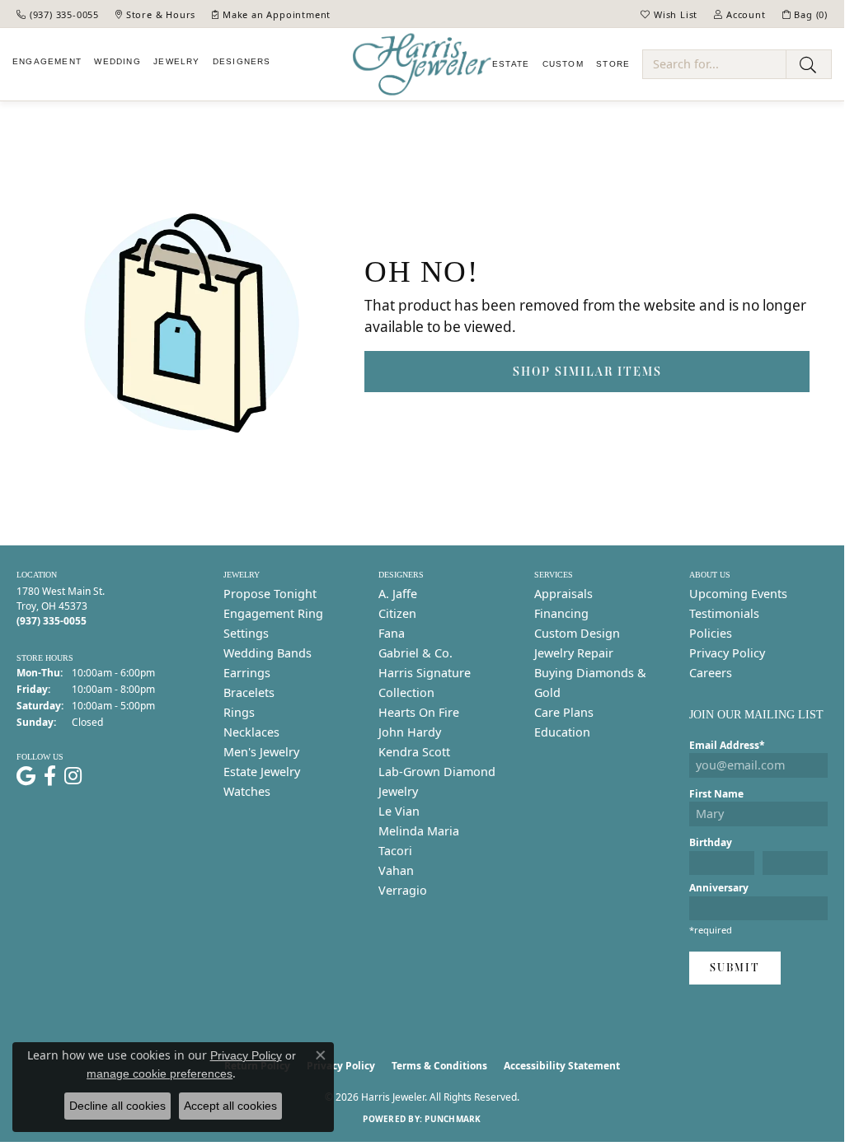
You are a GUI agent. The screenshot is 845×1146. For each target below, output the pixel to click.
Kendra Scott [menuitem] (414, 752)
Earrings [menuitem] (246, 673)
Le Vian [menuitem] (399, 811)
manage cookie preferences (159, 1073)
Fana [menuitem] (391, 633)
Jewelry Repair (573, 653)
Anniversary (719, 888)
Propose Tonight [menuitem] (270, 593)
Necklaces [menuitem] (251, 732)
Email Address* (727, 745)
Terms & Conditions (439, 1066)
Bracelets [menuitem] (249, 692)
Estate (510, 63)
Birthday (710, 842)
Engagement (47, 61)
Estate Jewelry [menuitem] (261, 771)
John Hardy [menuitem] (409, 732)
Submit (735, 967)
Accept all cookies (230, 1105)
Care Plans (564, 712)
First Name (716, 794)
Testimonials (724, 613)
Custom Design (577, 633)
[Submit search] (809, 64)
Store (613, 63)
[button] (669, 14)
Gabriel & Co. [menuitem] (415, 653)
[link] (57, 14)
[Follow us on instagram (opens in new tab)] (73, 776)
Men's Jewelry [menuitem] (261, 752)
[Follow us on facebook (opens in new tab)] (50, 776)
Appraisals (563, 593)
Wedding (117, 61)
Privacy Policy (727, 653)
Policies (710, 633)
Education (562, 732)
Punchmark (453, 1119)
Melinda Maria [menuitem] (418, 831)
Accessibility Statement (562, 1066)
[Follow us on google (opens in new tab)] (25, 776)
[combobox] (714, 64)
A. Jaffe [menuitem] (397, 593)
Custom (563, 63)
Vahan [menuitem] (396, 870)
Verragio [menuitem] (402, 890)
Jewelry (176, 61)
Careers (710, 673)
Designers (242, 61)
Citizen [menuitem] (397, 613)
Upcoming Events (738, 593)
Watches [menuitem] (246, 791)
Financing (561, 613)
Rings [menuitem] (239, 712)
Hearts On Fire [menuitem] (418, 712)
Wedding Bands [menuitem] (267, 653)
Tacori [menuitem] (395, 850)
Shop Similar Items (587, 371)
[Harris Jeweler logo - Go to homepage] (422, 64)
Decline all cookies (117, 1105)
